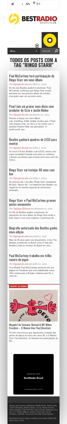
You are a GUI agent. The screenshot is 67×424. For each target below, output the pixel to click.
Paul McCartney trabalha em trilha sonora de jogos (30, 257)
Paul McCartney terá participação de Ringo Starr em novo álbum (31, 78)
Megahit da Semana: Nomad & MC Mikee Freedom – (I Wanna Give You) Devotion (30, 326)
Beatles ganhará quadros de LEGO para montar (33, 141)
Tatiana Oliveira (21, 208)
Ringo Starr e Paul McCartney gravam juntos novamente (32, 202)
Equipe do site (20, 84)
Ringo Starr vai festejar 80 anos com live (32, 172)
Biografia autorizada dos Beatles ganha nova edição (33, 230)
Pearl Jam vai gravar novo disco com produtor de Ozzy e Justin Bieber (31, 108)
